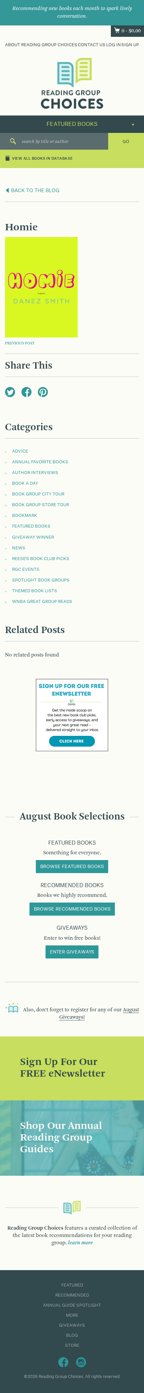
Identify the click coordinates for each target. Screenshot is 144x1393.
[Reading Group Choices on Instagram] (81, 1362)
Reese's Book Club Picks (40, 559)
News (18, 548)
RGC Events (26, 569)
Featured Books (31, 526)
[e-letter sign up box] (72, 714)
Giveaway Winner (33, 537)
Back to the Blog (35, 190)
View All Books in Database (42, 158)
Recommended (72, 1295)
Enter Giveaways (72, 952)
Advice (20, 451)
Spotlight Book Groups (41, 580)
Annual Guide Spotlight (72, 1305)
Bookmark (24, 516)
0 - (131, 31)
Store (72, 1345)
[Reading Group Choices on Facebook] (63, 1362)
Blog (72, 1335)
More (72, 1315)
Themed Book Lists (34, 591)
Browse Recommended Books (72, 909)
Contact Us (91, 45)
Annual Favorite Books (40, 462)
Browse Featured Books (72, 867)
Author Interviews (35, 473)
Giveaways (72, 1325)
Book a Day (25, 483)
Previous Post (19, 343)
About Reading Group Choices (41, 45)
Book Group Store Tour (40, 505)
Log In (113, 45)
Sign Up (130, 45)
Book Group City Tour (38, 494)
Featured (72, 1285)
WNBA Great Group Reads (42, 602)
